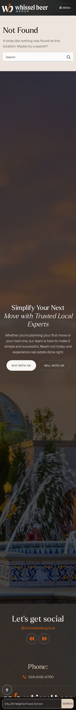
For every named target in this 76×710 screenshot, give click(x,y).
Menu (66, 7)
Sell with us (54, 365)
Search (68, 703)
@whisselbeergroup (38, 628)
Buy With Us (21, 365)
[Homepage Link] (25, 7)
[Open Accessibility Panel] (7, 690)
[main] (38, 35)
